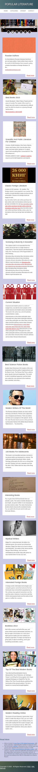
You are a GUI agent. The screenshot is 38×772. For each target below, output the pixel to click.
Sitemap (23, 11)
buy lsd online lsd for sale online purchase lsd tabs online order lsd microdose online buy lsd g (19, 206)
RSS (28, 766)
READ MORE (12, 24)
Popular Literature (19, 4)
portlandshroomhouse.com (12, 70)
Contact (31, 11)
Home (6, 11)
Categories (14, 11)
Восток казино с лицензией (14, 111)
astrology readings (26, 156)
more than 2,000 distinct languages (24, 743)
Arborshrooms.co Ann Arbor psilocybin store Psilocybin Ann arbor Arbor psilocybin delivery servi (18, 326)
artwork (15, 746)
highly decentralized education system (23, 749)
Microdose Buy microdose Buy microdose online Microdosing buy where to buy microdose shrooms (19, 264)
